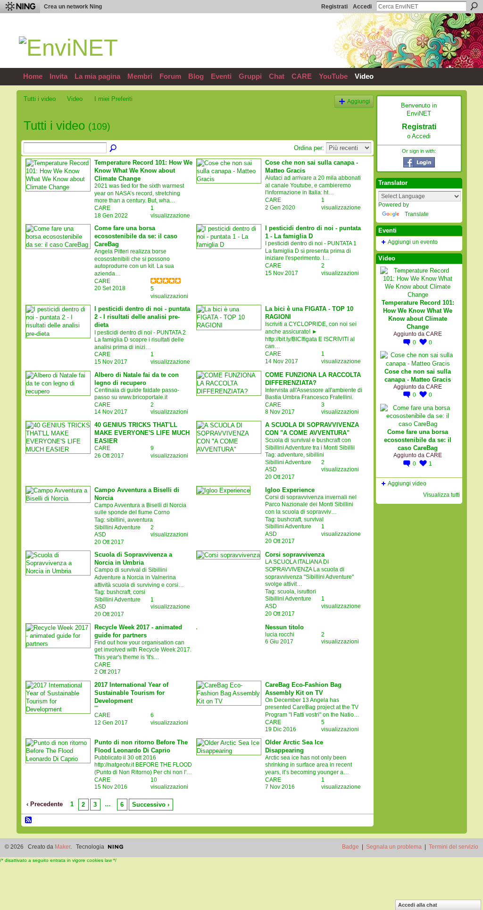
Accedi (362, 6)
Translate (417, 214)
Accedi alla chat (417, 905)
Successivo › (150, 804)
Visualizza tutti (441, 495)
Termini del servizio (453, 846)
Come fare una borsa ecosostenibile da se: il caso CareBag (135, 236)
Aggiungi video (407, 483)
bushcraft (289, 519)
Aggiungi (358, 101)
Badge (350, 846)
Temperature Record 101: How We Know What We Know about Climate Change (143, 170)
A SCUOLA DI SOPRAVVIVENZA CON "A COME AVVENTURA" (312, 428)
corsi (139, 592)
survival (314, 519)
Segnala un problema (394, 846)
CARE (102, 208)
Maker (62, 846)
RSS (29, 820)
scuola (285, 591)
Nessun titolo (284, 627)
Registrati (334, 6)
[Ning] (20, 6)
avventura (140, 520)
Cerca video (113, 148)
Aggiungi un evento (413, 242)
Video (75, 98)
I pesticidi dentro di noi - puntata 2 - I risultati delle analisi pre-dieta (142, 316)
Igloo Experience (290, 489)
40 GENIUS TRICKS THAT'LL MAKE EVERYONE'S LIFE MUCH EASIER (142, 432)
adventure (290, 454)
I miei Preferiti (113, 98)
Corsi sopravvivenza (295, 554)
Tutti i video (40, 98)
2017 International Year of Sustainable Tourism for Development (131, 692)
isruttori (306, 591)
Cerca (474, 6)
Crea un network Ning (73, 6)
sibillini (315, 454)
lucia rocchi (279, 634)
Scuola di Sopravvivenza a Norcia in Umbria (133, 558)
